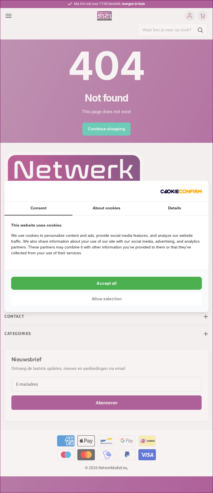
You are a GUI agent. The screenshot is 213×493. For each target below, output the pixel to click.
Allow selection (107, 298)
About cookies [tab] (106, 208)
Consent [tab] (39, 208)
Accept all (106, 283)
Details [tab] (174, 208)
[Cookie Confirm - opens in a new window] (181, 191)
